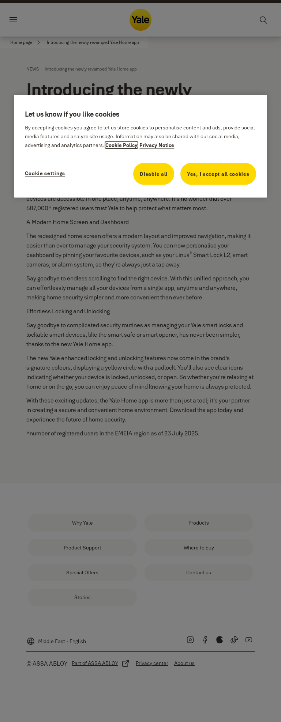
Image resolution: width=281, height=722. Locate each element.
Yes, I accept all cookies (218, 173)
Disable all (154, 173)
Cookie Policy (121, 144)
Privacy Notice (156, 144)
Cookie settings (45, 173)
